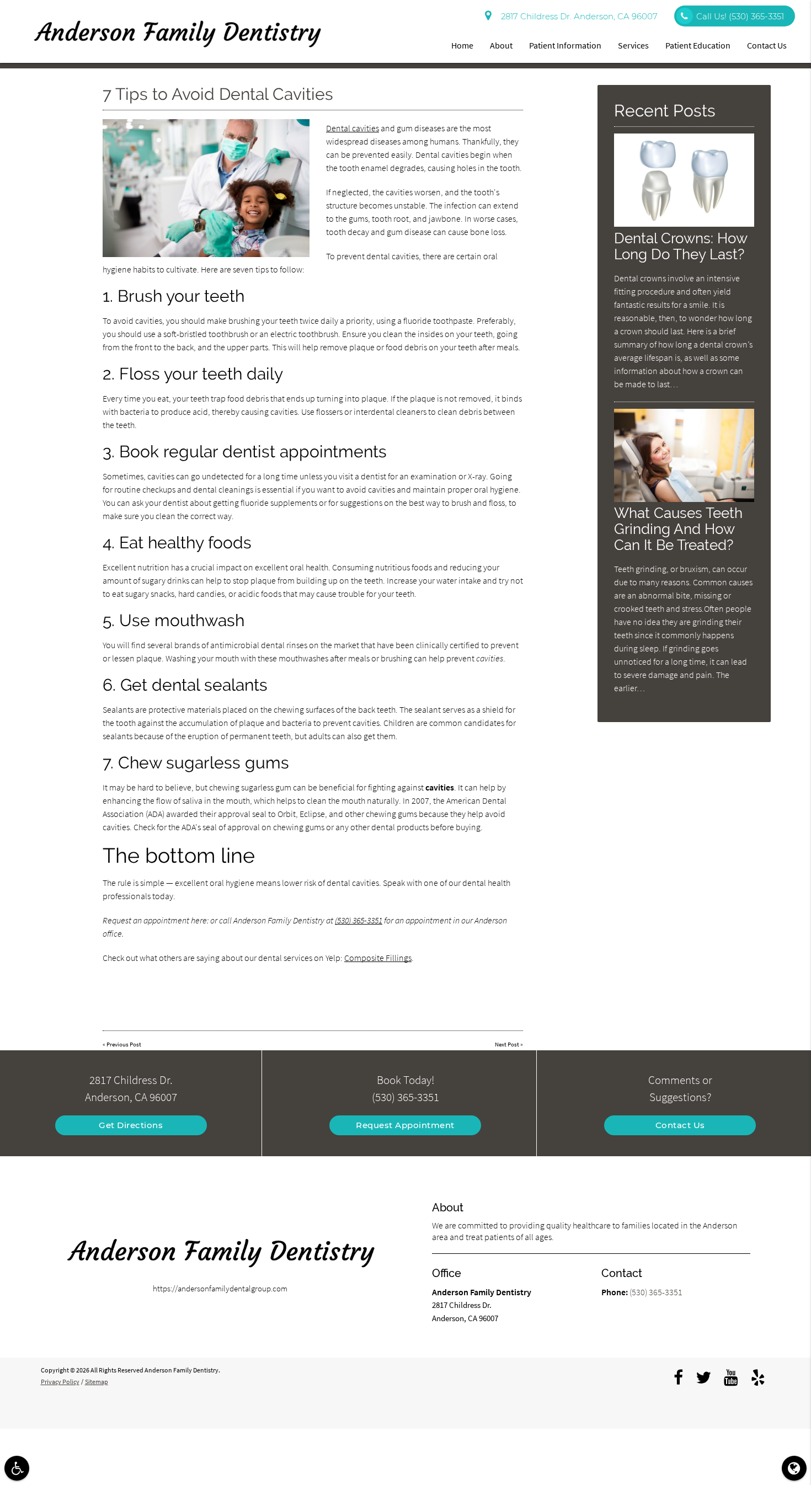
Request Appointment (405, 1125)
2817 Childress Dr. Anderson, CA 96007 (577, 16)
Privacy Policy (60, 1381)
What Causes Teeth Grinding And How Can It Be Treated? (678, 528)
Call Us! (740, 16)
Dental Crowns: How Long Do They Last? (680, 246)
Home (462, 45)
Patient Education (697, 45)
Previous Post (123, 1044)
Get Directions (131, 1125)
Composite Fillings (378, 957)
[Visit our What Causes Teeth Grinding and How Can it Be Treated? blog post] (684, 499)
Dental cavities (352, 127)
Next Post (507, 1044)
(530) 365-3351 (358, 920)
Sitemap (96, 1381)
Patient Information (565, 45)
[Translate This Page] (794, 1468)
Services (633, 45)
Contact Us (767, 45)
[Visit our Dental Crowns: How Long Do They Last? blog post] (684, 223)
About (501, 45)
